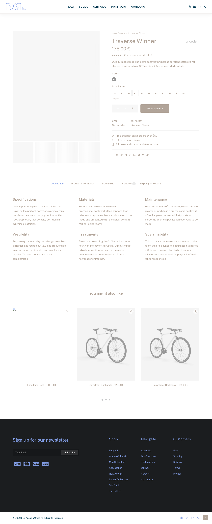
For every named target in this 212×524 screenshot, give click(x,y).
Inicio (114, 33)
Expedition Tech (41, 385)
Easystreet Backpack (105, 385)
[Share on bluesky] (139, 155)
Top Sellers (115, 491)
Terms (176, 468)
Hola (70, 6)
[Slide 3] (67, 152)
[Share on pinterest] (126, 155)
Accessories (115, 468)
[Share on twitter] (117, 155)
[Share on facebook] (113, 155)
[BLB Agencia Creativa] (16, 7)
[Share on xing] (143, 155)
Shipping (178, 456)
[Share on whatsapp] (134, 155)
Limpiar (115, 99)
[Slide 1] (23, 152)
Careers (145, 473)
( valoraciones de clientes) (138, 55)
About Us (146, 450)
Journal (145, 468)
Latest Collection (118, 479)
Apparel (123, 33)
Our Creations (148, 456)
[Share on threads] (121, 155)
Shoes (145, 125)
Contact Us (147, 479)
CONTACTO (138, 6)
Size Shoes (118, 86)
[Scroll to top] (205, 517)
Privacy (177, 473)
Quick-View (67, 311)
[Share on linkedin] (130, 155)
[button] (189, 7)
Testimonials (148, 462)
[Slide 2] (45, 152)
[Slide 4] (89, 152)
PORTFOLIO (118, 6)
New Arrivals (116, 473)
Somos (83, 6)
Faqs (176, 450)
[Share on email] (147, 155)
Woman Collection (118, 456)
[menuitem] (70, 7)
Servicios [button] (99, 6)
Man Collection (117, 462)
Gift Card (114, 485)
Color (115, 73)
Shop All (113, 450)
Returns (177, 462)
